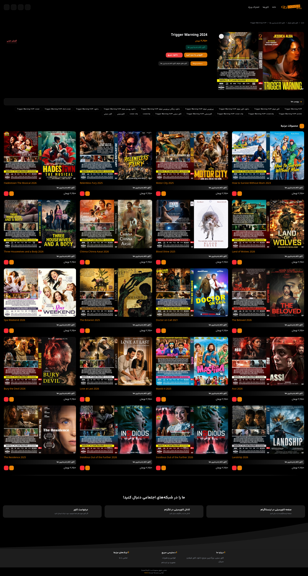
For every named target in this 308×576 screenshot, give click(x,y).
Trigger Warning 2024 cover (28, 109)
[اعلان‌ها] (20, 7)
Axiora (146, 573)
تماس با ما (123, 558)
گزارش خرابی (12, 41)
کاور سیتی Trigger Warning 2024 (168, 114)
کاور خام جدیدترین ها (277, 23)
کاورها (266, 7)
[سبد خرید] (13, 7)
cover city (134, 114)
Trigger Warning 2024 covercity (261, 114)
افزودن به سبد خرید (194, 55)
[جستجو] (6, 7)
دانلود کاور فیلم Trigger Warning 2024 (234, 109)
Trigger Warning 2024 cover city (230, 114)
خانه (274, 7)
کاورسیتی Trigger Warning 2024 (199, 114)
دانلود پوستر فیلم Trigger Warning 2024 (120, 109)
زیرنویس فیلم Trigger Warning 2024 (199, 109)
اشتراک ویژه (253, 7)
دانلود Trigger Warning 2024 (87, 109)
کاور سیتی (108, 114)
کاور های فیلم (293, 23)
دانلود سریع (173, 55)
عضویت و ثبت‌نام (168, 562)
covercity (146, 114)
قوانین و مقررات (169, 558)
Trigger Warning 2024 (293, 109)
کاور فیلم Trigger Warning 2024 (266, 109)
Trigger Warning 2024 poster (290, 114)
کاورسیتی (121, 114)
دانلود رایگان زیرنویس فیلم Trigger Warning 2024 (160, 109)
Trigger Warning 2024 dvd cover (58, 109)
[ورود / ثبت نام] (27, 7)
